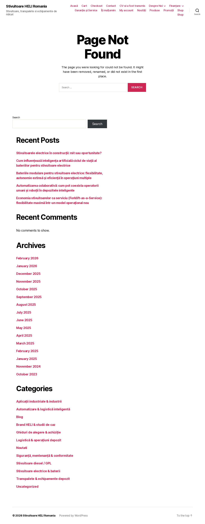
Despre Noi (156, 5)
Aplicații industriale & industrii (39, 401)
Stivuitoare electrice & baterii (38, 471)
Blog (19, 417)
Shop (180, 10)
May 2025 (23, 328)
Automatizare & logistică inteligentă (43, 409)
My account (126, 10)
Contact (111, 5)
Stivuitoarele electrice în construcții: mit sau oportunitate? (58, 153)
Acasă (74, 5)
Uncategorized (27, 486)
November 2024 (28, 366)
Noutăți (141, 10)
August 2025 (26, 305)
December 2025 (28, 274)
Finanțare (175, 5)
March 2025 (25, 343)
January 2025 (26, 359)
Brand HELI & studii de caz (35, 425)
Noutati (21, 448)
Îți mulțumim (108, 10)
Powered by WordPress (73, 515)
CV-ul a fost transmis (132, 5)
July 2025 (23, 312)
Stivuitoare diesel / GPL (33, 463)
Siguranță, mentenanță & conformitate (44, 456)
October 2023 (26, 374)
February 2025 (27, 351)
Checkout (96, 5)
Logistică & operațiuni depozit (38, 440)
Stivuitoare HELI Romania (26, 6)
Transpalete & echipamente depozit (43, 479)
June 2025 (24, 320)
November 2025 (28, 281)
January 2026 (26, 266)
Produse (155, 10)
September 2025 (29, 297)
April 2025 (24, 335)
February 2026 (27, 258)
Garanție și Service (86, 10)
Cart (84, 5)
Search (16, 117)
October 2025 (26, 289)
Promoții (169, 10)
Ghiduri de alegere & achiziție (38, 432)
